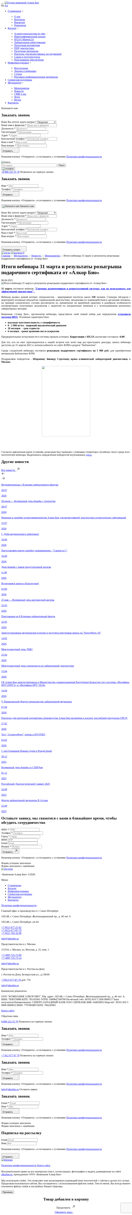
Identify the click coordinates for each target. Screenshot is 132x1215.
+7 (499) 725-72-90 (11, 955)
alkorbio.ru (6, 1174)
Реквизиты (20, 25)
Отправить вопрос (12, 250)
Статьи (18, 74)
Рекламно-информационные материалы (36, 77)
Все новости (8, 470)
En (6, 5)
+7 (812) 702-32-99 (11, 933)
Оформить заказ (64, 1212)
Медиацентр (14, 82)
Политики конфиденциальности (84, 156)
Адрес (5, 135)
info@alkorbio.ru (10, 938)
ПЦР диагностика (24, 48)
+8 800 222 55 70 (10, 172)
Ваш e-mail (8, 142)
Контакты (19, 19)
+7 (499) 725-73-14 (11, 958)
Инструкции (21, 68)
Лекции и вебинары (25, 71)
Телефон (7, 189)
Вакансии (19, 22)
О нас (17, 16)
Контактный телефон (14, 138)
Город (5, 836)
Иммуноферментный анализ (29, 36)
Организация (9, 132)
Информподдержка (18, 62)
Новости (19, 91)
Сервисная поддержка (20, 79)
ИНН (4, 839)
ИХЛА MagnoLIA (24, 39)
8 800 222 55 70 (9, 1021)
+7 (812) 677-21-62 (11, 927)
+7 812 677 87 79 (10, 1055)
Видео (17, 99)
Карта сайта (7, 1010)
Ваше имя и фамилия (13, 125)
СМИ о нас (20, 94)
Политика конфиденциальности (19, 905)
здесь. (89, 454)
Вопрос (6, 846)
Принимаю (8, 1192)
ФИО (5, 829)
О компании (14, 11)
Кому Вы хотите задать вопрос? (19, 122)
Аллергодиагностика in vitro (29, 33)
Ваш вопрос (8, 145)
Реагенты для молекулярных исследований (37, 54)
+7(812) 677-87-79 (11, 980)
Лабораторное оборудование (30, 42)
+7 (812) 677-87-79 (11, 930)
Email (4, 843)
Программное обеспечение (29, 59)
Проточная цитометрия (27, 45)
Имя (4, 185)
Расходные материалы (26, 51)
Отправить (8, 151)
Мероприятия (21, 88)
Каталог (12, 28)
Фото (17, 97)
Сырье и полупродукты (27, 57)
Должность (8, 128)
